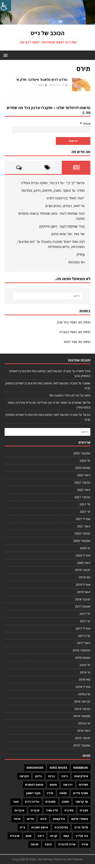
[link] (5, 5)
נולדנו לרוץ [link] (32, 802)
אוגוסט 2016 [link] (82, 658)
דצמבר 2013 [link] (82, 738)
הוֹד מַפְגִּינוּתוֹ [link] (76, 262)
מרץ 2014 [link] (84, 723)
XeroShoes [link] (35, 768)
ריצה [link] (41, 836)
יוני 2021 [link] (85, 511)
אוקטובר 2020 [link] (81, 541)
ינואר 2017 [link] (83, 643)
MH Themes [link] (75, 859)
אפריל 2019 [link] (83, 585)
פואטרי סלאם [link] (79, 819)
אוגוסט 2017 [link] (82, 606)
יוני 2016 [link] (85, 672)
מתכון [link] (65, 802)
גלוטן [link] (38, 776)
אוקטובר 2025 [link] (81, 453)
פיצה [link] (43, 819)
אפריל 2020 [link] (83, 555)
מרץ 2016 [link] (84, 694)
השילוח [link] (83, 785)
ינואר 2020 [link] (83, 563)
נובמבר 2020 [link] (82, 533)
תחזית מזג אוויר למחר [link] (76, 342)
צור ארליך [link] (81, 836)
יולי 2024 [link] (85, 461)
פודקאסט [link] (59, 819)
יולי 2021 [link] (85, 504)
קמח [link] (66, 836)
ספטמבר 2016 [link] (81, 650)
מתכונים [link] (50, 802)
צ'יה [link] (22, 827)
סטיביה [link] (69, 810)
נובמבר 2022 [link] (82, 482)
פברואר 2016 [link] (82, 701)
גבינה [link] (51, 776)
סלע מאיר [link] (52, 810)
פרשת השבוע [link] (39, 827)
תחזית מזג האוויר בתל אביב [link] (73, 322)
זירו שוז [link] (68, 785)
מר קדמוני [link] (81, 802)
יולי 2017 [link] (85, 614)
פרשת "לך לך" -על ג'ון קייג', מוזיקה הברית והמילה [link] (53, 183)
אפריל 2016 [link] (83, 687)
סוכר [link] (16, 802)
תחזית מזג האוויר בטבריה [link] (74, 332)
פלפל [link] (17, 819)
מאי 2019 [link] (84, 577)
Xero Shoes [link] (58, 768)
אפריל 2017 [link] (83, 628)
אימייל (85, 123)
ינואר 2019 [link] (83, 592)
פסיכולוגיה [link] (61, 827)
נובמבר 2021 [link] (82, 497)
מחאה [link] (63, 793)
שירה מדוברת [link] (66, 844)
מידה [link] (50, 793)
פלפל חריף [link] (81, 827)
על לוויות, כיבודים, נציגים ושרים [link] (65, 206)
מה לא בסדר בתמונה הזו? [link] (64, 395)
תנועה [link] (35, 844)
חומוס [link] (53, 785)
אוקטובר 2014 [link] (81, 716)
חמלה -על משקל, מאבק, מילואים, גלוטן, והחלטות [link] (53, 190)
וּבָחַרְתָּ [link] (81, 254)
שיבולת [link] (14, 836)
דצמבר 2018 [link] (82, 599)
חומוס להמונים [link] (34, 785)
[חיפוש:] (47, 296)
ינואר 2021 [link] (83, 526)
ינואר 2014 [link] (83, 731)
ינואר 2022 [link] (83, 490)
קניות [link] (53, 836)
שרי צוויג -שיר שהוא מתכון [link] (68, 234)
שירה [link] (85, 844)
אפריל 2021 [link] (83, 519)
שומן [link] (28, 836)
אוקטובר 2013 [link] (81, 745)
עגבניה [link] (35, 810)
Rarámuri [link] (80, 768)
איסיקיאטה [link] (81, 776)
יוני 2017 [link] (85, 621)
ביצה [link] (64, 776)
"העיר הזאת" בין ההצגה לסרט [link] (66, 198)
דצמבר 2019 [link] (82, 570)
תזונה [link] (48, 844)
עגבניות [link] (19, 810)
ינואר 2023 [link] (83, 475)
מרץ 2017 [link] (84, 636)
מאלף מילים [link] (80, 793)
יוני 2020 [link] (85, 548)
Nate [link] (41, 85)
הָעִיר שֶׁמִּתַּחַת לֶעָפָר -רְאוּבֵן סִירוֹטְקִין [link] (62, 226)
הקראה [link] (24, 776)
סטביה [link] (84, 810)
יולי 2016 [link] (85, 665)
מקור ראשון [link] (33, 793)
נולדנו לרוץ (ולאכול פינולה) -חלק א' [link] (41, 79)
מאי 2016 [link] (84, 679)
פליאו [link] (30, 819)
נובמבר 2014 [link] (82, 709)
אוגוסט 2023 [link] (82, 468)
